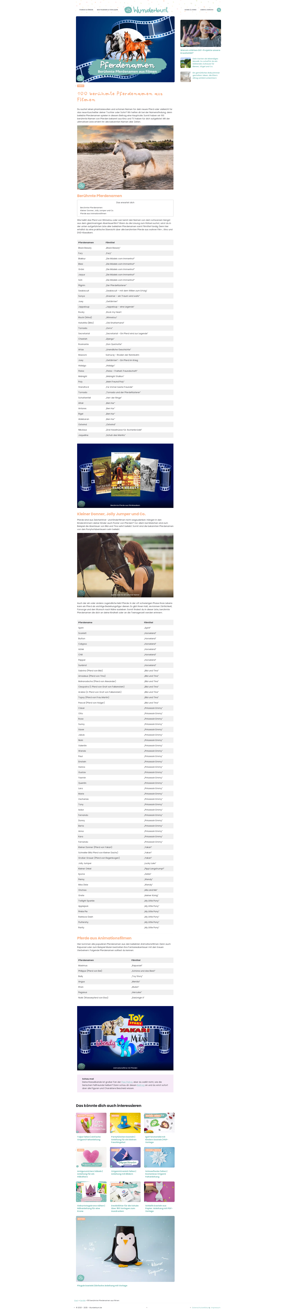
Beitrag (140, 1085)
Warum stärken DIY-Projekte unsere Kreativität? (200, 51)
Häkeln (81, 1150)
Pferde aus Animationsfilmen (93, 213)
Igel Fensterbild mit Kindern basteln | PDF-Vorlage (156, 1139)
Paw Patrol (126, 1082)
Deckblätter (117, 1184)
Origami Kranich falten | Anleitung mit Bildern (123, 1172)
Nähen (80, 1184)
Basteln (81, 1116)
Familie (81, 86)
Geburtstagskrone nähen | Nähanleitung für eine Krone (91, 1208)
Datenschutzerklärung (201, 1307)
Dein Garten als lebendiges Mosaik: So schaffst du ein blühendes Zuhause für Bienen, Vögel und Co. (205, 62)
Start (76, 1300)
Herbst (157, 1116)
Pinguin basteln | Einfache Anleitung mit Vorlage (102, 1285)
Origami (89, 1116)
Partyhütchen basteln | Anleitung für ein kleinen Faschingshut (123, 1139)
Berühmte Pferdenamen (91, 207)
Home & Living (190, 10)
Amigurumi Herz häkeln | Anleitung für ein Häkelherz (90, 1174)
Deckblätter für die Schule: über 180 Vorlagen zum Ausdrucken (125, 1208)
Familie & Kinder (86, 10)
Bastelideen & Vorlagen (107, 10)
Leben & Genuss (206, 10)
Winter (157, 1150)
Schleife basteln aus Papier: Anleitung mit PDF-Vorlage (159, 1208)
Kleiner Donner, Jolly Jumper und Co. (97, 210)
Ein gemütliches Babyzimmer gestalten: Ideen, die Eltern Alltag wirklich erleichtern (206, 75)
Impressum (215, 1307)
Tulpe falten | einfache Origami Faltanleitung (89, 1138)
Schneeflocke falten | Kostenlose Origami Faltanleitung (156, 1174)
